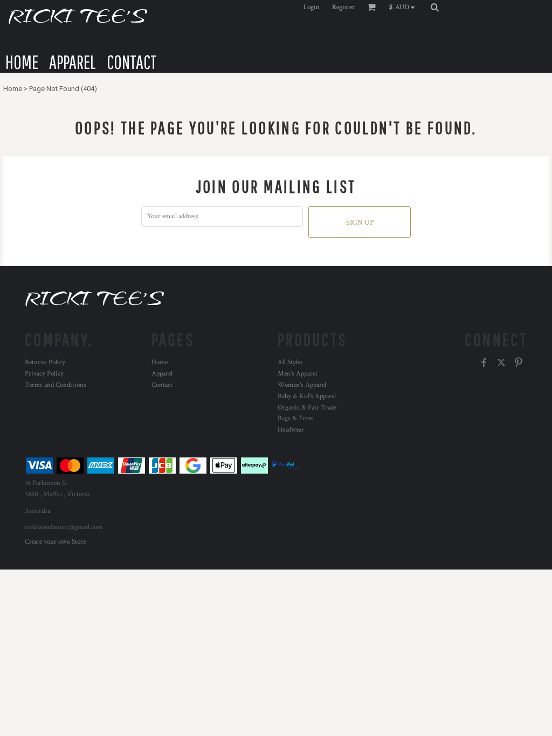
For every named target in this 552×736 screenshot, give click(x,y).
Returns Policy (45, 362)
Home (12, 89)
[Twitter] (501, 362)
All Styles (290, 362)
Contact (161, 385)
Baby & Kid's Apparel (307, 396)
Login (311, 7)
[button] (404, 7)
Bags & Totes (296, 418)
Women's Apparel (302, 385)
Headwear (291, 429)
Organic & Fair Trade (307, 407)
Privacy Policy (44, 373)
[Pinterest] (518, 362)
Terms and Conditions (55, 385)
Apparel (161, 373)
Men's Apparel (297, 373)
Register (343, 7)
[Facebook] (484, 362)
